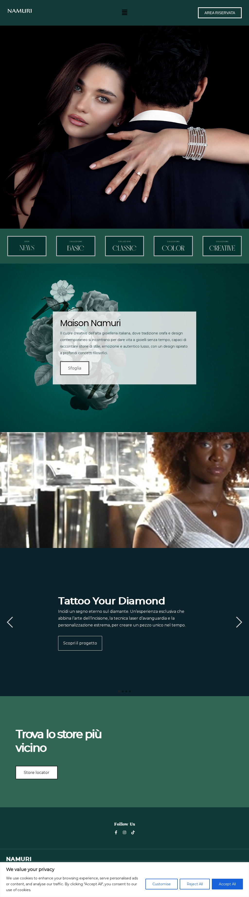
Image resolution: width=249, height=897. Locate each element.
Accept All (227, 884)
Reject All (195, 884)
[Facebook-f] (116, 832)
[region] (124, 879)
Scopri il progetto (80, 643)
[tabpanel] (124, 622)
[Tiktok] (133, 832)
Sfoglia (74, 368)
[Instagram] (124, 832)
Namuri (18, 859)
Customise (161, 884)
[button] (124, 12)
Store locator (36, 772)
